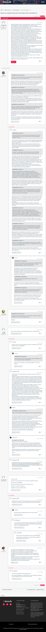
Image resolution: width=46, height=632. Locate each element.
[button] (44, 2)
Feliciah (13, 407)
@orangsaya (24, 276)
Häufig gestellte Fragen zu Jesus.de (22, 607)
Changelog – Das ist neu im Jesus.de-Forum (21, 606)
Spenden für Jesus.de (20, 612)
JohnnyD (16, 509)
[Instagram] (7, 604)
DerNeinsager (17, 520)
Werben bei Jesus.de (20, 613)
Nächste (42, 16)
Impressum (11, 624)
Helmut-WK (14, 437)
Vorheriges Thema (31, 589)
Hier (12, 331)
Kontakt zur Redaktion (20, 609)
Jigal (4, 550)
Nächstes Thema (40, 589)
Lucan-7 (3, 75)
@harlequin (24, 356)
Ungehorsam (3, 25)
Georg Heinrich (3, 333)
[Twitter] (11, 604)
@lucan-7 (22, 133)
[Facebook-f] (4, 604)
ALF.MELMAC (3, 479)
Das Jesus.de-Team (19, 610)
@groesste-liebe (23, 410)
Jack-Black (4, 314)
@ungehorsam (22, 75)
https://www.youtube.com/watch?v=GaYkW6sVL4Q (22, 429)
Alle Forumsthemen (7, 589)
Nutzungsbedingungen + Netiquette (20, 604)
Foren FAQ (18, 603)
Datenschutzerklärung (32, 624)
